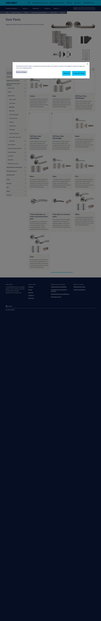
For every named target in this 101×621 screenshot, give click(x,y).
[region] (51, 70)
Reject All (66, 73)
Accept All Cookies (78, 73)
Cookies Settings (21, 72)
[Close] (87, 64)
